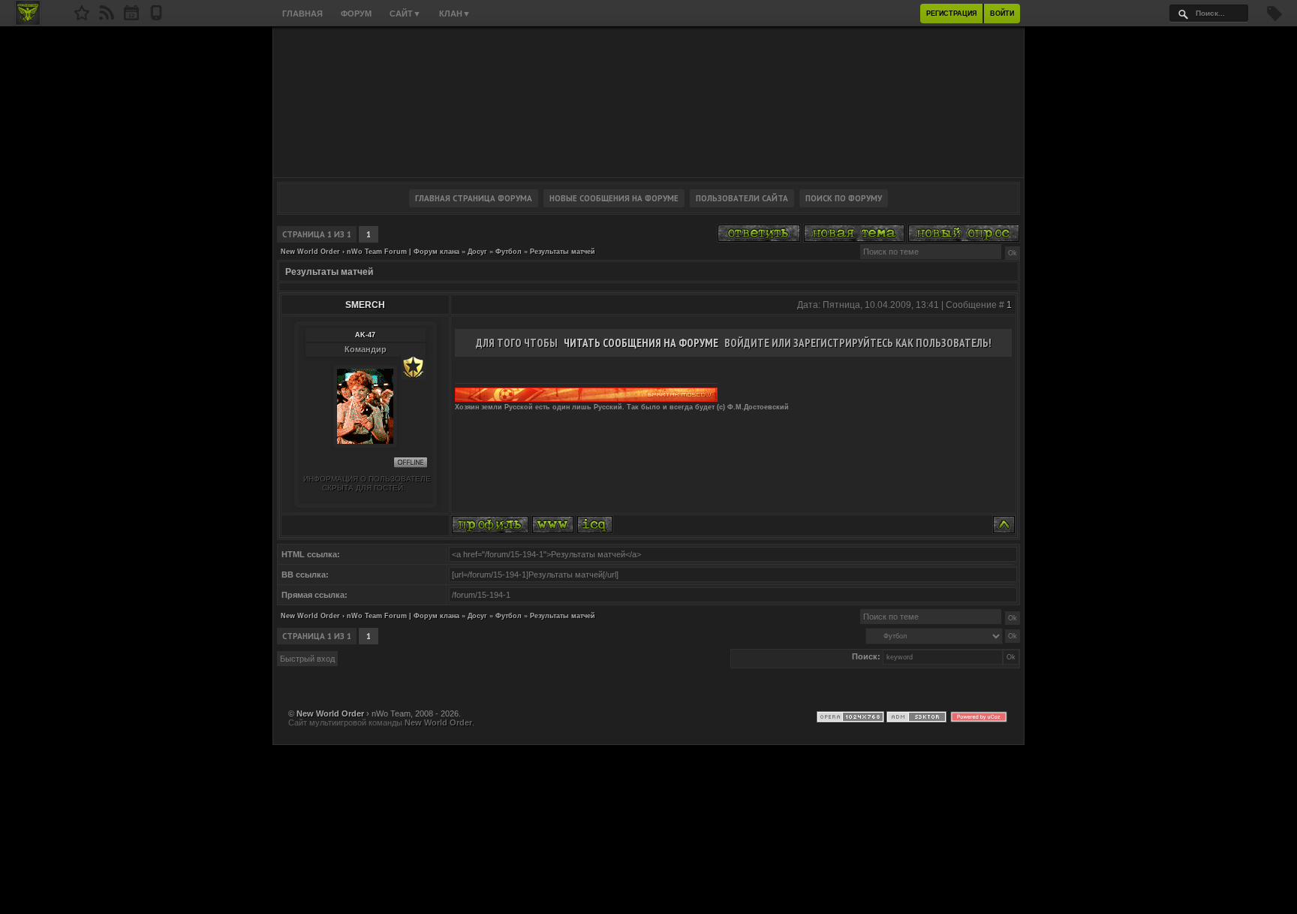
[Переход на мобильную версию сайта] (156, 17)
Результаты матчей (562, 251)
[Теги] (1274, 18)
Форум (356, 13)
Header (648, 102)
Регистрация (951, 13)
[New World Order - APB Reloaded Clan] (82, 17)
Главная (302, 13)
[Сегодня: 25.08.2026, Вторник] (131, 17)
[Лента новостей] (106, 17)
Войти (1002, 13)
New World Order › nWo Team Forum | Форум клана (370, 251)
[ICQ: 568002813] (594, 524)
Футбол (508, 251)
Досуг (477, 251)
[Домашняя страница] (552, 524)
